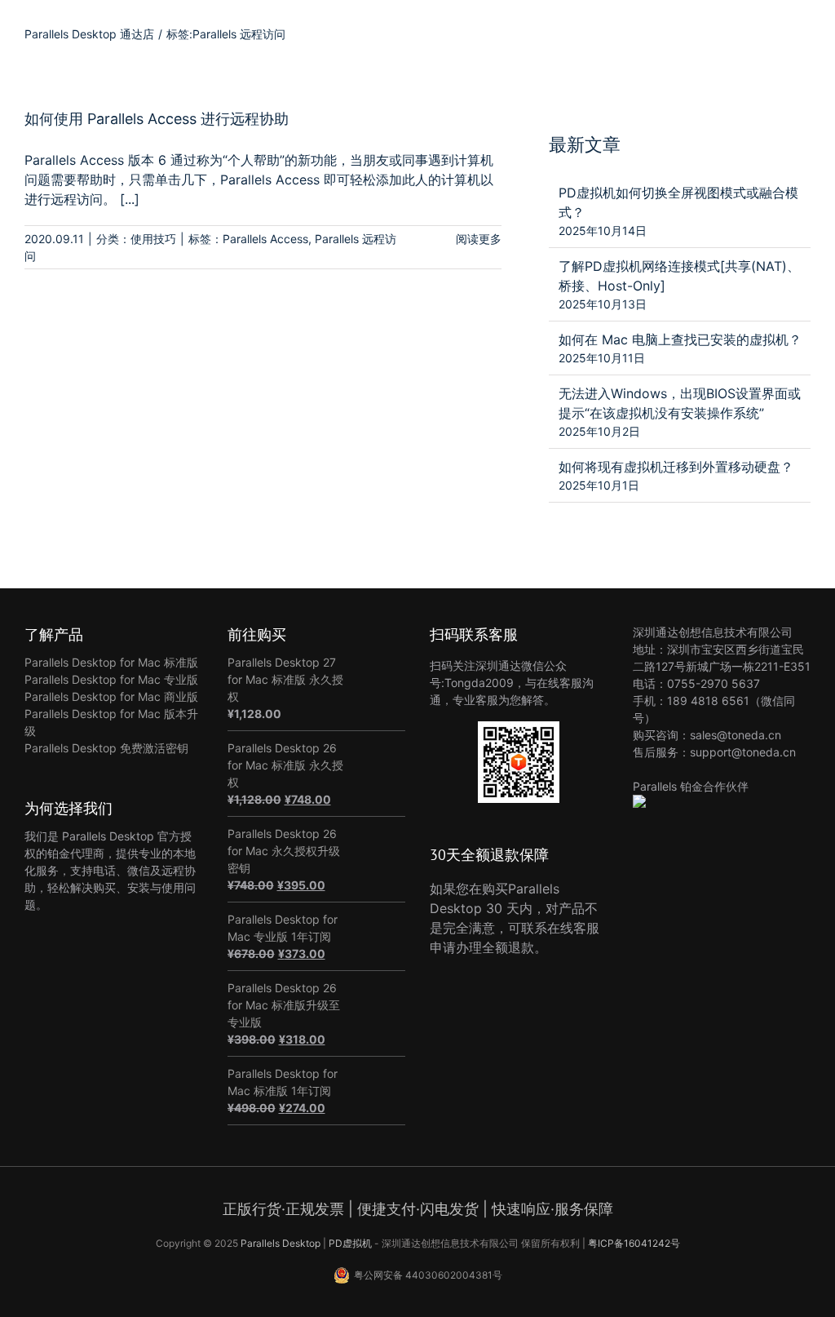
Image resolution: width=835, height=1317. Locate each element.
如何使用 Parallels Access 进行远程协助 (156, 118)
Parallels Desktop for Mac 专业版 (111, 679)
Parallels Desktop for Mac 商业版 (111, 696)
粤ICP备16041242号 (634, 1243)
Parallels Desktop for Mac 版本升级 (111, 722)
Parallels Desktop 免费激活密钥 (106, 748)
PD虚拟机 (350, 1243)
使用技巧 (153, 239)
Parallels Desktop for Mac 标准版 (111, 662)
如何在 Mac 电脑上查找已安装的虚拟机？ (680, 339)
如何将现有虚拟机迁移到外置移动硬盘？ (676, 467)
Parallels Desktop (280, 1243)
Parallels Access (265, 239)
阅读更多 (478, 239)
